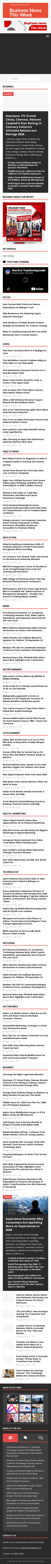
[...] (15, 158)
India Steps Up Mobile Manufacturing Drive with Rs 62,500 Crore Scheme (25, 909)
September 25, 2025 (12, 788)
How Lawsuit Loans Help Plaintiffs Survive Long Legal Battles (24, 430)
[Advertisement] (25, 57)
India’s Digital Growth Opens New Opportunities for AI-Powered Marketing (23, 821)
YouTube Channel (18, 261)
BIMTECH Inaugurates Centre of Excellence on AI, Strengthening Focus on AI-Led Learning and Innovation (25, 569)
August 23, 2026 (11, 476)
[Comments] (40, 1438)
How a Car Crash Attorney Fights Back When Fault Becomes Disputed (25, 411)
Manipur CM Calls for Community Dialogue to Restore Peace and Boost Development (24, 648)
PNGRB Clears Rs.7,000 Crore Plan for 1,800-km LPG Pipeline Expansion (26, 172)
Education (9, 537)
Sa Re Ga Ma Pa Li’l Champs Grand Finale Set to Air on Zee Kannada (25, 687)
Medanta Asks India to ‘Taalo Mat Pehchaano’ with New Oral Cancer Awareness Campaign (20, 495)
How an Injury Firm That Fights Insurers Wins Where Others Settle (23, 391)
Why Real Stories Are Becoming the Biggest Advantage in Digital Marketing (25, 831)
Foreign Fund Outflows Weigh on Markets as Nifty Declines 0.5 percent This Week (24, 165)
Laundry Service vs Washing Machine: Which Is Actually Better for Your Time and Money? (30, 1329)
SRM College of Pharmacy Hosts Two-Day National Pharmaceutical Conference (24, 580)
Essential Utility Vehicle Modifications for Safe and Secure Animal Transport (24, 1056)
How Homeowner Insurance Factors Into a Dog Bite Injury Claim (24, 371)
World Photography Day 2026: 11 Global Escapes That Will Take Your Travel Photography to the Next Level (26, 1268)
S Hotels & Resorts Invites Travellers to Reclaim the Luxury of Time (26, 1259)
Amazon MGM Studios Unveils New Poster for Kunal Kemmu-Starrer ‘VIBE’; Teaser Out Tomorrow (25, 721)
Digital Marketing (14, 813)
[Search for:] (25, 78)
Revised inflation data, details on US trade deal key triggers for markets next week (24, 765)
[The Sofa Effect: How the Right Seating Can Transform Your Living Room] (8, 1314)
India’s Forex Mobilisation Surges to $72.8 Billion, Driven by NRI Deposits (26, 178)
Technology (11, 872)
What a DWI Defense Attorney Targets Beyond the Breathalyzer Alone (23, 401)
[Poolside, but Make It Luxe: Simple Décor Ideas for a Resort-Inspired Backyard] (8, 1345)
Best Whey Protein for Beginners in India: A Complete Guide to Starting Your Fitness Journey (25, 461)
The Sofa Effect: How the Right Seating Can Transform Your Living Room (32, 1314)
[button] (47, 36)
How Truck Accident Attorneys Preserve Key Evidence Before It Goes (25, 420)
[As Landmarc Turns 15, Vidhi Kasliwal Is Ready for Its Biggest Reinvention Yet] (37, 1418)
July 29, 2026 (9, 1051)
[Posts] (10, 1438)
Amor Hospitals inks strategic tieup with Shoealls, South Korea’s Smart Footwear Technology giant (24, 1144)
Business (8, 86)
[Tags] (25, 1438)
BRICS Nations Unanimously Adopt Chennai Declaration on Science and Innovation (24, 629)
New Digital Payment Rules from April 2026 (25, 774)
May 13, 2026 (10, 748)
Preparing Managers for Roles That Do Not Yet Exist (25, 1155)
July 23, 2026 (9, 1061)
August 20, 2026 (11, 727)
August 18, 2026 (11, 376)
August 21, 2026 (11, 600)
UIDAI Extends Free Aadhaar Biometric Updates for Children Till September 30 (22, 639)
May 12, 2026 (10, 760)
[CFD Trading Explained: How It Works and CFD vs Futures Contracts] (12, 1399)
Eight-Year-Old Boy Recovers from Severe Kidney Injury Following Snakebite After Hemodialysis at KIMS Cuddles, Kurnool (24, 483)
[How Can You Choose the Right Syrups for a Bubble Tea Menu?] (12, 1418)
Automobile (10, 1006)
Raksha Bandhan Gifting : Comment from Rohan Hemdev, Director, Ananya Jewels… (24, 1133)
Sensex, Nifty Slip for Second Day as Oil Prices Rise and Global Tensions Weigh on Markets (24, 754)
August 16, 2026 (11, 1041)
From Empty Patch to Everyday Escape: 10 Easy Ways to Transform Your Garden (32, 1359)
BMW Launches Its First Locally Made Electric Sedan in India (22, 932)
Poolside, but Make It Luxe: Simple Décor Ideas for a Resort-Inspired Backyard (30, 1344)
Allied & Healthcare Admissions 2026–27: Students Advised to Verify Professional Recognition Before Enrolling (23, 547)
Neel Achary (8, 256)
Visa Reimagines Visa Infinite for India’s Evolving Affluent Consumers (26, 1276)
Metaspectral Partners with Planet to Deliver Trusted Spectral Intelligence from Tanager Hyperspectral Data (24, 921)
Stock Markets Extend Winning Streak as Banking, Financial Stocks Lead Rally (24, 802)
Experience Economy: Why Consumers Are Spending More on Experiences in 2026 (24, 1224)
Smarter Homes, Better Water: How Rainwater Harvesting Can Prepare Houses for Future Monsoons (32, 1299)
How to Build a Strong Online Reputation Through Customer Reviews (23, 851)
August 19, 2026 (11, 356)
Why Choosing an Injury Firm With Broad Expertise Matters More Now (23, 440)
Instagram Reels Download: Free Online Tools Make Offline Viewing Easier (23, 841)
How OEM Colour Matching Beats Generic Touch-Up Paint (24, 1046)
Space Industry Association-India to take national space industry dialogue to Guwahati (24, 881)
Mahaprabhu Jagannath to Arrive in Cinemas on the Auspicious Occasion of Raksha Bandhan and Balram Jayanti (23, 698)
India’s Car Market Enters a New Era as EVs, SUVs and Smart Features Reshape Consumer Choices (25, 1016)
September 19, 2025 (12, 797)
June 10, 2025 (10, 807)
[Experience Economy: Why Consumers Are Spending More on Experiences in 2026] (25, 1212)
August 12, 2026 (11, 396)
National (9, 943)
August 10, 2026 (11, 425)
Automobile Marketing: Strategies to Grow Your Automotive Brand (25, 1026)
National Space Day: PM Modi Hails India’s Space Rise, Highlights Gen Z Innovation (24, 658)
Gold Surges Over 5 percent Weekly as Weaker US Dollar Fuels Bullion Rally (26, 186)
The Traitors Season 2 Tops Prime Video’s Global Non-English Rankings (24, 709)
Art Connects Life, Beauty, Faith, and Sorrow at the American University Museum (25, 557)
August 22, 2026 (11, 552)
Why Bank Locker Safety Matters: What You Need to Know (25, 783)
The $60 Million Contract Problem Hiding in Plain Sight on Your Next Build (24, 361)
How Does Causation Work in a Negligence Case (24, 351)
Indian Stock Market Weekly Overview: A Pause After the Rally (23, 792)
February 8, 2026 (11, 770)
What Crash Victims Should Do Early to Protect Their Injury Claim (22, 381)
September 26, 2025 (12, 778)
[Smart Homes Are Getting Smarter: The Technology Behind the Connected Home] (8, 1373)
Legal (6, 343)
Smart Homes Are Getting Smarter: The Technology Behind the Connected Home (30, 1373)
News (6, 606)
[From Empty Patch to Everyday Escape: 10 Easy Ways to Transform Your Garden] (8, 1359)
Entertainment (12, 669)
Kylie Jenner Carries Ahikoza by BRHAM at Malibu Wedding (24, 677)
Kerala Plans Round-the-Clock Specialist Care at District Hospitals (23, 471)
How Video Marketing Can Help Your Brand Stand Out (24, 861)
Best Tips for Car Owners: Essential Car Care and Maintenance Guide (25, 1036)
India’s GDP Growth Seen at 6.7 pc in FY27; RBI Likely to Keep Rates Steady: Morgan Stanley (24, 742)
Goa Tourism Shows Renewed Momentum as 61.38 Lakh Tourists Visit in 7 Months (25, 1284)
